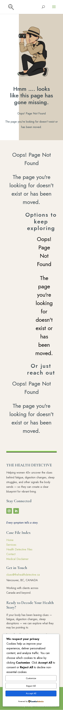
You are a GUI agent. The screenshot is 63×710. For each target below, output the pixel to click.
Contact (10, 554)
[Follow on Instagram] (9, 511)
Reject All (31, 686)
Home (9, 540)
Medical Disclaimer (17, 559)
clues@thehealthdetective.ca (23, 575)
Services (11, 545)
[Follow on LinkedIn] (16, 511)
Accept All (31, 693)
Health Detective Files (19, 549)
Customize (31, 678)
